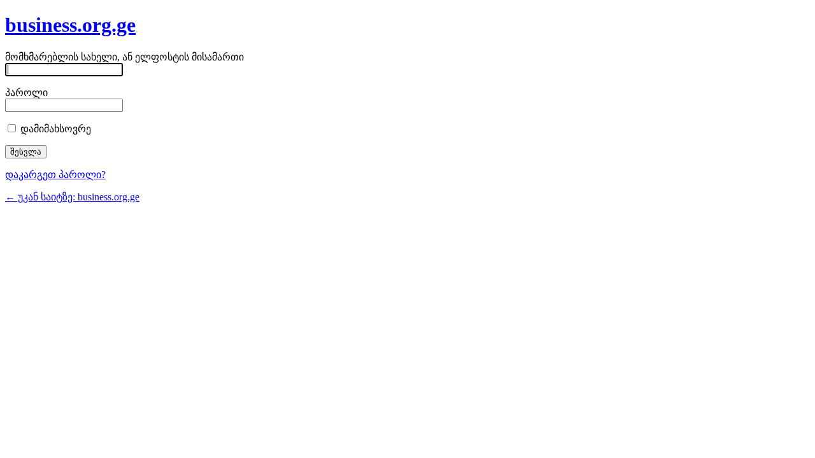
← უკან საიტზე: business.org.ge (72, 196)
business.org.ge (70, 24)
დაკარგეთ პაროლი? (55, 174)
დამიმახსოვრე (54, 128)
